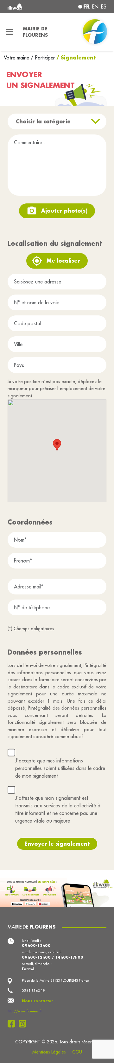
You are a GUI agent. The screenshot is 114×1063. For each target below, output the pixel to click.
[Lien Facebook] (13, 1024)
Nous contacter (37, 1001)
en (95, 6)
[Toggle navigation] (9, 32)
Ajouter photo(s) (64, 210)
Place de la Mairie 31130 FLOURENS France (55, 980)
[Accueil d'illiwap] (26, 6)
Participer (45, 57)
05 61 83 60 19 (33, 990)
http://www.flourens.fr (25, 1011)
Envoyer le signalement (57, 843)
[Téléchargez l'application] (57, 892)
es (103, 6)
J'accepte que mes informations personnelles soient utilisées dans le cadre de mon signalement (60, 768)
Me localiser (63, 260)
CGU (77, 1052)
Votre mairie (17, 57)
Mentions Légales (49, 1052)
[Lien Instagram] (24, 1024)
